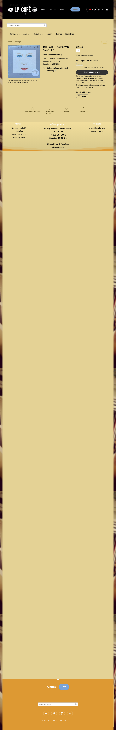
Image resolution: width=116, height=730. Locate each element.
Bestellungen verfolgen (49, 112)
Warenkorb (83, 111)
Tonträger (17, 42)
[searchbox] (27, 25)
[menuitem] (103, 41)
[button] (82, 96)
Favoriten (66, 111)
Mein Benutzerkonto (32, 111)
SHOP (64, 687)
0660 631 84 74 (97, 131)
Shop (10, 42)
